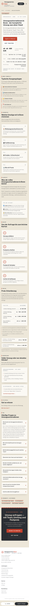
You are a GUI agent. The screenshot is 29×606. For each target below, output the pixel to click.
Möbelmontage (4, 573)
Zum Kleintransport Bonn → (9, 393)
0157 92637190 (9, 43)
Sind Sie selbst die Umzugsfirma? (14, 492)
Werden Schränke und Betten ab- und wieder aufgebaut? (14, 463)
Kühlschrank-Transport (17, 503)
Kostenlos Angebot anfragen (7, 577)
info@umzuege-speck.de (9, 560)
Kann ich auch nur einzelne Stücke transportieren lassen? (14, 485)
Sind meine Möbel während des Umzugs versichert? (14, 478)
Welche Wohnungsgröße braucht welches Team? (14, 450)
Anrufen (8, 603)
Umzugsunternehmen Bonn (7, 568)
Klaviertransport (6, 503)
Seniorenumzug (4, 570)
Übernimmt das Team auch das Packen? (14, 457)
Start (2, 10)
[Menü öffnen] (26, 3)
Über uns (3, 583)
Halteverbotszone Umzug (8, 501)
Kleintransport (19, 501)
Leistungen (7, 10)
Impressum (3, 591)
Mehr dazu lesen (5, 408)
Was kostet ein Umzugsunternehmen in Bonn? (14, 422)
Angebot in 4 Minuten (10, 39)
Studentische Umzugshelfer (7, 575)
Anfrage (3, 585)
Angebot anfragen (21, 603)
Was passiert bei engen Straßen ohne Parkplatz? (14, 471)
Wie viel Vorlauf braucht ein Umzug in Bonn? (14, 443)
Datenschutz (4, 593)
